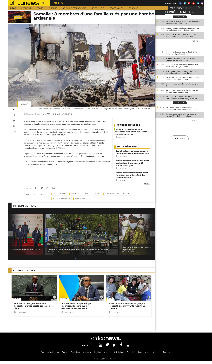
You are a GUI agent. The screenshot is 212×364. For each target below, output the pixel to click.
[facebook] (121, 345)
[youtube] (100, 345)
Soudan (16, 299)
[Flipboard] (114, 345)
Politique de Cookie (102, 352)
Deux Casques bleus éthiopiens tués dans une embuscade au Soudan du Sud (181, 72)
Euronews (167, 352)
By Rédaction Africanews (33, 114)
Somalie (24, 104)
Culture (53, 8)
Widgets (156, 352)
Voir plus (179, 139)
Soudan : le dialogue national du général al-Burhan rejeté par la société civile (182, 53)
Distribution (118, 352)
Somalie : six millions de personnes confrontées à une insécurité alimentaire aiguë (132, 163)
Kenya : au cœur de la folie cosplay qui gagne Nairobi (182, 85)
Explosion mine (59, 194)
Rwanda (64, 299)
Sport (40, 8)
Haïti (110, 299)
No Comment (97, 8)
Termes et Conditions (71, 352)
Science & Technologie (74, 8)
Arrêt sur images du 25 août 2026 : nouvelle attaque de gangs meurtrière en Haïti (182, 35)
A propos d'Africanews (50, 352)
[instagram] (128, 345)
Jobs (140, 352)
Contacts (87, 352)
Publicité (130, 352)
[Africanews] (23, 2)
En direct (178, 8)
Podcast (133, 8)
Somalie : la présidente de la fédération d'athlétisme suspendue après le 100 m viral (132, 131)
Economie (26, 8)
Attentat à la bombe (80, 194)
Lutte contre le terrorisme (117, 194)
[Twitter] (107, 345)
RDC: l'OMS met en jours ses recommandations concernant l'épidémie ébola (183, 23)
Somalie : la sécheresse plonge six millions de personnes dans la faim (132, 152)
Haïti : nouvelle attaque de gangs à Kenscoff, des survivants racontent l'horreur (182, 91)
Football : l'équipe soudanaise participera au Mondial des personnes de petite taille (182, 29)
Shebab (96, 194)
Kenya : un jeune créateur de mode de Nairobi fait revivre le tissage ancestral (183, 66)
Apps (147, 352)
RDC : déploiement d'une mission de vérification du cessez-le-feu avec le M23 (181, 109)
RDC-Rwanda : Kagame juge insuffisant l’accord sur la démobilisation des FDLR (183, 78)
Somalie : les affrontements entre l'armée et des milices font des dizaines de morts (132, 175)
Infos (13, 8)
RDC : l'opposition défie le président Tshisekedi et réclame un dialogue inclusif (181, 98)
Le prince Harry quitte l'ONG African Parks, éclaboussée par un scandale (181, 59)
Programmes (116, 8)
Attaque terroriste (61, 199)
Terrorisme (80, 199)
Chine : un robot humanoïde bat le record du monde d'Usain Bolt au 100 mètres (182, 115)
